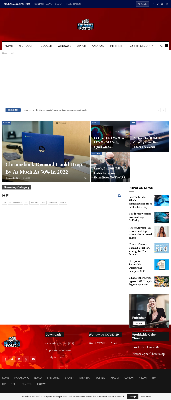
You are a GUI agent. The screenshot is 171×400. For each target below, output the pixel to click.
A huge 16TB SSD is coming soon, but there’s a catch (147, 142)
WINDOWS (64, 45)
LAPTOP (6, 123)
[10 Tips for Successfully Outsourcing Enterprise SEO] (161, 264)
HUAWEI (42, 384)
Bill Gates (96, 153)
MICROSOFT (27, 45)
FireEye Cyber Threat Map (148, 354)
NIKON (143, 377)
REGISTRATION (73, 4)
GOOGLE (46, 45)
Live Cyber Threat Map (146, 347)
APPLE (81, 45)
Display (95, 123)
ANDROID (98, 45)
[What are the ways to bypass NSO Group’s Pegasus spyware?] (161, 281)
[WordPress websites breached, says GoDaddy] (161, 217)
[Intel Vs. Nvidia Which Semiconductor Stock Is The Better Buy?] (161, 200)
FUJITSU (27, 384)
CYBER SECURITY (142, 45)
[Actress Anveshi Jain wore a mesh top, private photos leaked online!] (161, 231)
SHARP (69, 377)
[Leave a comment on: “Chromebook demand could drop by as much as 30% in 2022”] (85, 178)
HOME (9, 45)
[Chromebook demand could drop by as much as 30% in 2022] (46, 151)
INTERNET (117, 45)
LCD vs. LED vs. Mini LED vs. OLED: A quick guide (109, 142)
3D (5, 203)
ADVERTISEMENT (54, 4)
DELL (133, 123)
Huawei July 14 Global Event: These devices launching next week (55, 110)
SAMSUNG (53, 377)
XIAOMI (115, 377)
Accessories (15, 203)
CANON (129, 377)
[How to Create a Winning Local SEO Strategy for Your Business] (161, 248)
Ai (26, 203)
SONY (5, 377)
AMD (43, 203)
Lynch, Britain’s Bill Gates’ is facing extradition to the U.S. (110, 172)
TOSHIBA (84, 377)
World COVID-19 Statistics (105, 343)
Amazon (34, 203)
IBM (154, 377)
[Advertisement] (85, 81)
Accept (133, 396)
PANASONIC (21, 377)
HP (4, 384)
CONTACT (39, 4)
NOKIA (38, 377)
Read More (146, 396)
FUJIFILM (100, 377)
